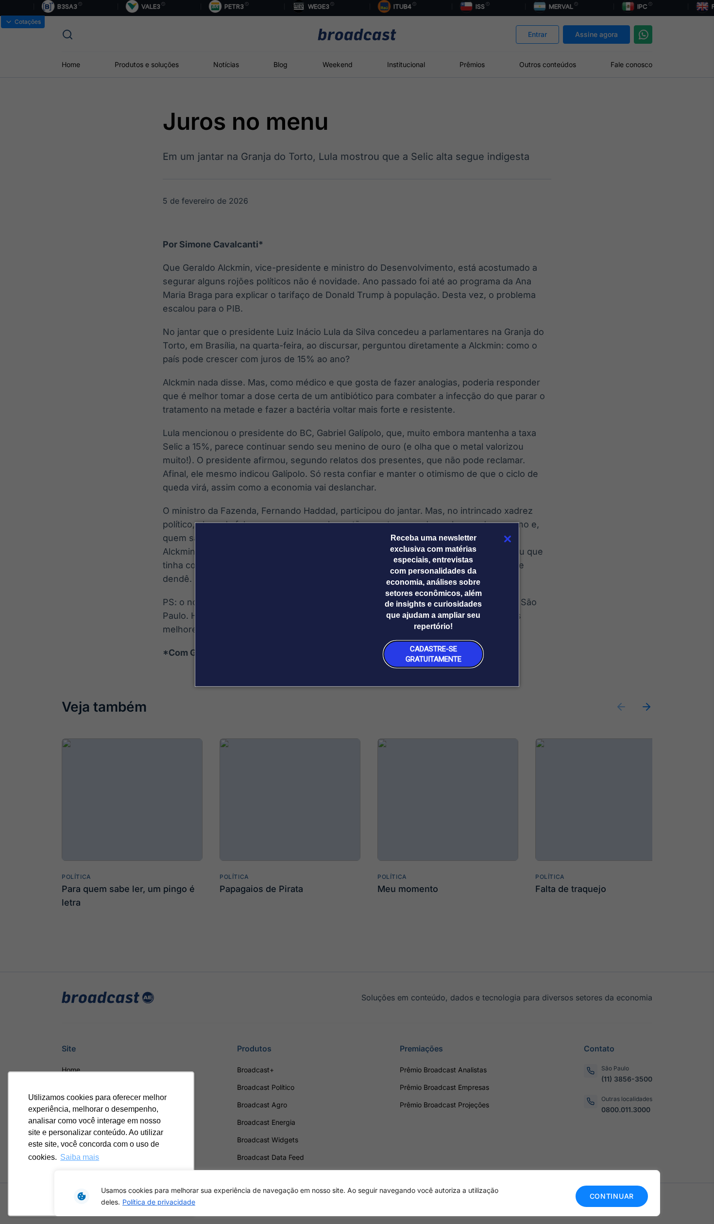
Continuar (612, 1196)
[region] (357, 1193)
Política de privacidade (158, 1202)
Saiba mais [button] (79, 1157)
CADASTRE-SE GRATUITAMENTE (433, 654)
